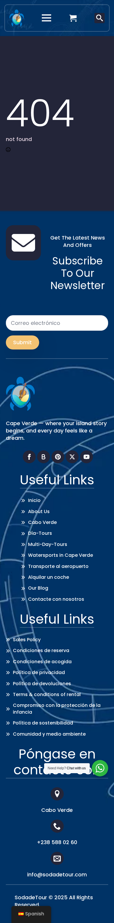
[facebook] (29, 456)
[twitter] (72, 456)
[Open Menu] (46, 18)
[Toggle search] (99, 18)
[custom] (43, 456)
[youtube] (86, 456)
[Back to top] (101, 909)
